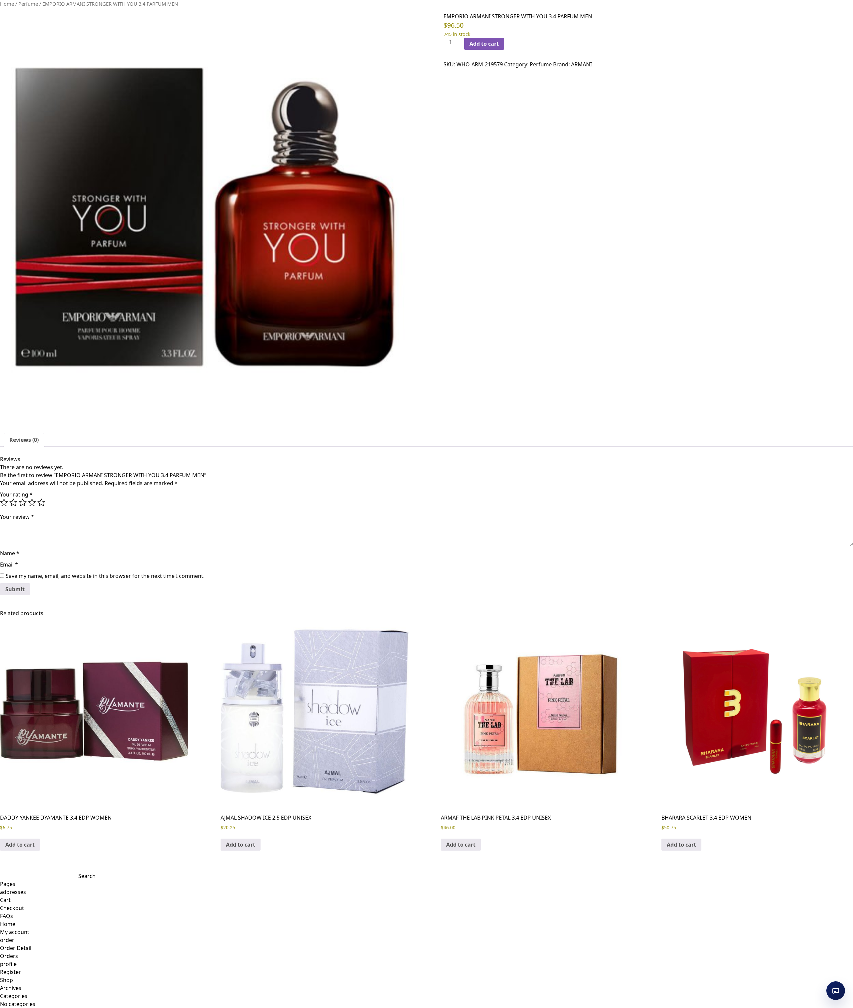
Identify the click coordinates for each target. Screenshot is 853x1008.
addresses (13, 892)
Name (9, 553)
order (7, 940)
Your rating (16, 494)
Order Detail (15, 948)
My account (14, 932)
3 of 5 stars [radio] (23, 502)
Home (7, 3)
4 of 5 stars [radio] (32, 502)
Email (9, 564)
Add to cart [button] (20, 844)
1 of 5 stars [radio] (4, 502)
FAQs (6, 916)
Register (10, 972)
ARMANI (581, 64)
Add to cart (484, 43)
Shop (6, 980)
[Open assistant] (835, 990)
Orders (9, 956)
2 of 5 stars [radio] (13, 502)
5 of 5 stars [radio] (41, 502)
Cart (5, 900)
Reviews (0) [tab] (24, 439)
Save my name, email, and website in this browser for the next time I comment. (105, 576)
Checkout (12, 908)
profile (8, 964)
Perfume (28, 3)
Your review (17, 517)
